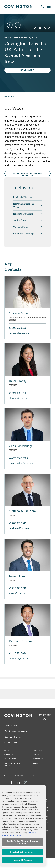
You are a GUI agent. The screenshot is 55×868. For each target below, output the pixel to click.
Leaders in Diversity (22, 197)
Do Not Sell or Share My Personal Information (22, 842)
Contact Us (8, 754)
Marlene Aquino (19, 313)
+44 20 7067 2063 (18, 458)
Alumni (7, 750)
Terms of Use (38, 759)
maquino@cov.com (19, 333)
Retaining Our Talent (23, 213)
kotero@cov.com (17, 593)
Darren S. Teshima (21, 641)
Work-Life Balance (22, 220)
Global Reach (10, 743)
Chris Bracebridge (20, 446)
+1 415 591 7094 (17, 653)
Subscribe (19, 775)
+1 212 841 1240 (17, 588)
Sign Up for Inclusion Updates (27, 174)
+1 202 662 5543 (17, 523)
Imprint (35, 763)
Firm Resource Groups (23, 233)
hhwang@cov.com (18, 398)
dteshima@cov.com (19, 658)
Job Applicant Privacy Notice (12, 764)
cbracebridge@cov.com (21, 463)
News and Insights (12, 737)
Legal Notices (38, 750)
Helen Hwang (18, 381)
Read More (27, 82)
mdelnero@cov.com (19, 528)
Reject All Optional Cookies (23, 852)
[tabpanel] (29, 23)
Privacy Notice (10, 759)
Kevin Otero (17, 576)
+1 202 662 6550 (17, 328)
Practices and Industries (15, 731)
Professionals (10, 725)
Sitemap (36, 754)
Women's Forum (20, 226)
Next (18, 25)
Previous (10, 25)
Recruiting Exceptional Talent (23, 205)
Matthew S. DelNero (22, 511)
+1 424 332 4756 (17, 393)
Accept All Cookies (23, 860)
